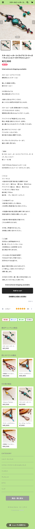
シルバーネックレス (7, 459)
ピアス (4, 483)
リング (3, 489)
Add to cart (17, 291)
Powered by (15, 510)
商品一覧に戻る (17, 498)
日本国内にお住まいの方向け (17, 296)
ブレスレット (5, 477)
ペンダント (5, 471)
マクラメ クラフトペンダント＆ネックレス (14, 465)
